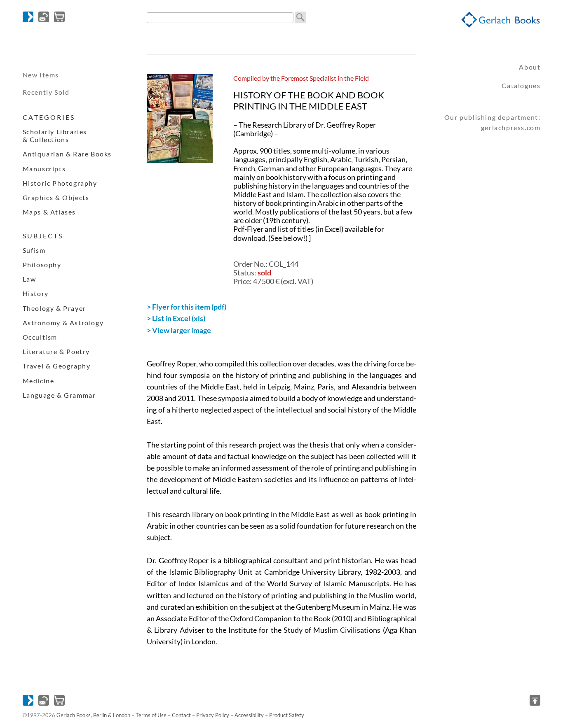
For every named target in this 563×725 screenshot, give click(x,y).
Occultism (40, 337)
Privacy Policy (212, 715)
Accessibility (249, 715)
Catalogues (521, 85)
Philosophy (42, 264)
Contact (181, 715)
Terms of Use (151, 715)
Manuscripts (44, 169)
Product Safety (286, 715)
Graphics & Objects (56, 197)
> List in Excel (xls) (176, 318)
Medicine (38, 381)
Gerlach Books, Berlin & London (93, 715)
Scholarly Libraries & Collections (55, 135)
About (529, 67)
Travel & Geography (57, 366)
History (36, 293)
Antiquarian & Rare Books (67, 154)
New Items (41, 75)
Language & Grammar (59, 395)
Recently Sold (46, 92)
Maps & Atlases (49, 212)
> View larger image (179, 330)
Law (29, 279)
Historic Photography (60, 183)
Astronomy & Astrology (63, 322)
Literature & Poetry (56, 351)
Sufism (34, 250)
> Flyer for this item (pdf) (186, 307)
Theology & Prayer (54, 308)
